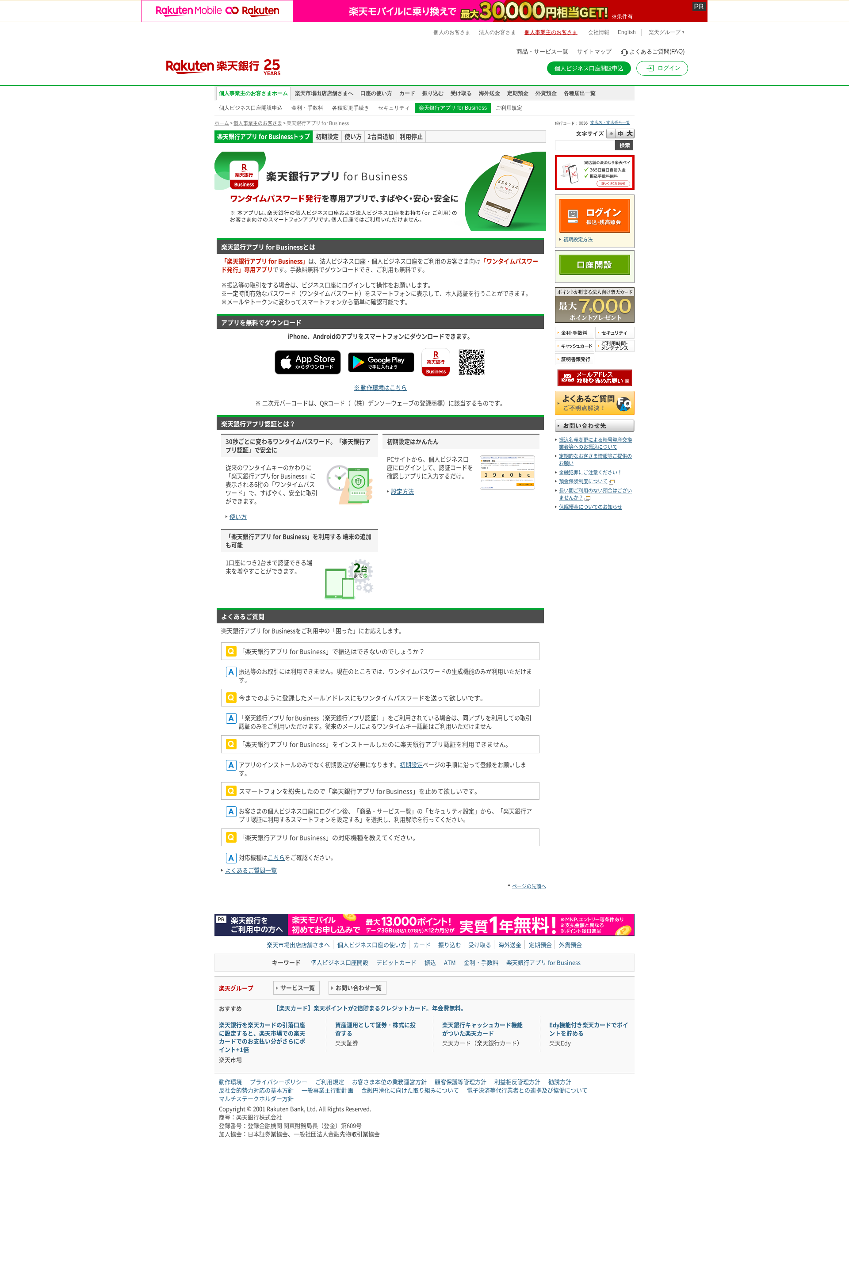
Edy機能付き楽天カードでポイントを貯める (588, 1028)
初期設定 (411, 764)
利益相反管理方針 (517, 1081)
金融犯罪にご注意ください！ (590, 472)
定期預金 (517, 93)
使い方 (238, 516)
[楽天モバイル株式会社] (424, 11)
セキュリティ (394, 108)
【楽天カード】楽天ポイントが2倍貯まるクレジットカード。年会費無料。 (370, 1008)
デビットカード (396, 962)
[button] (662, 68)
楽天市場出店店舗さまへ (324, 93)
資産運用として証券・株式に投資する (375, 1028)
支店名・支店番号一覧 (610, 122)
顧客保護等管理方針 (460, 1081)
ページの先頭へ (529, 886)
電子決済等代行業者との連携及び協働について (527, 1090)
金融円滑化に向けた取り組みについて (410, 1090)
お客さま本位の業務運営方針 (389, 1081)
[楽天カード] (595, 318)
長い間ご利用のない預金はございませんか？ (595, 494)
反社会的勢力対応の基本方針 (256, 1090)
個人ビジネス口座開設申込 (251, 108)
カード (407, 93)
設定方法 (402, 491)
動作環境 (230, 1081)
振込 (430, 962)
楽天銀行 (212, 63)
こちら (276, 857)
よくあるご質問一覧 (251, 870)
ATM (450, 962)
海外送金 (489, 93)
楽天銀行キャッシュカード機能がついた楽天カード (482, 1028)
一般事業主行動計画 (327, 1090)
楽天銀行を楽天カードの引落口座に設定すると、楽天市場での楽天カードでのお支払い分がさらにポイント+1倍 (262, 1037)
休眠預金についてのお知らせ (590, 507)
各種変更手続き (350, 108)
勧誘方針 (559, 1081)
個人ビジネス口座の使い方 (371, 944)
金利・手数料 (307, 108)
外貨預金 (546, 93)
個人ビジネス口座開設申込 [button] (589, 68)
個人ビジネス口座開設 (339, 962)
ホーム (221, 123)
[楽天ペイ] (595, 186)
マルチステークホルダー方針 (256, 1098)
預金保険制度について (583, 481)
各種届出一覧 (580, 93)
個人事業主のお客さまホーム (253, 93)
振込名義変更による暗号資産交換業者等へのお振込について (595, 443)
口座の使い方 (376, 93)
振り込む (433, 93)
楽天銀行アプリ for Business (453, 108)
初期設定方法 (578, 239)
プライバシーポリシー (278, 1081)
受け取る (461, 93)
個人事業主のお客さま (257, 123)
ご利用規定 (509, 108)
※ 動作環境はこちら (380, 387)
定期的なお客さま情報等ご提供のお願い (595, 459)
